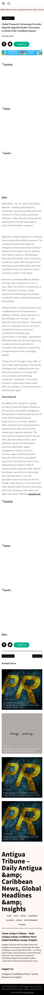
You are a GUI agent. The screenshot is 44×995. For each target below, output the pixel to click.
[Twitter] (22, 127)
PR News (8, 18)
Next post (37, 656)
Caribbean (32, 916)
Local (16, 916)
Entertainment (31, 920)
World (19, 920)
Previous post (8, 656)
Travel (23, 916)
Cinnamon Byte (28, 992)
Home (9, 916)
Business (10, 920)
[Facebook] (22, 83)
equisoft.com (34, 493)
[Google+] (22, 171)
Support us (21, 44)
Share (4, 197)
